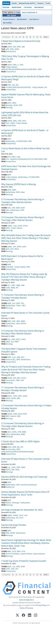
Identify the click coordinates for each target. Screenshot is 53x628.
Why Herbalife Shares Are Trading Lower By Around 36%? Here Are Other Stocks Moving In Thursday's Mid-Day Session (25, 238)
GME (23, 47)
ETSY (9, 157)
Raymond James (39, 554)
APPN (19, 247)
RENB (13, 288)
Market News (16, 7)
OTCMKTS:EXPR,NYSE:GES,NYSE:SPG (18, 87)
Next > (46, 37)
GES (13, 85)
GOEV (23, 566)
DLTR (14, 551)
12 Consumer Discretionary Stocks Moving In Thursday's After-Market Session (22, 219)
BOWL (9, 396)
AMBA (9, 515)
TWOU (18, 306)
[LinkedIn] (29, 615)
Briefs (16, 105)
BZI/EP (12, 533)
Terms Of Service (26, 608)
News (23, 192)
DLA (13, 303)
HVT (16, 569)
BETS (19, 378)
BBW (9, 551)
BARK (18, 208)
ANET (13, 285)
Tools (48, 3)
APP (14, 247)
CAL (8, 467)
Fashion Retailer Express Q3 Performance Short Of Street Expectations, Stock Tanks (25, 493)
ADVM (9, 378)
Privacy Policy (41, 605)
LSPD (19, 121)
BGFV (23, 208)
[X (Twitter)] (17, 615)
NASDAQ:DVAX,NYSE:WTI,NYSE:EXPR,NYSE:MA (17, 452)
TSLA (7, 123)
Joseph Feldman (26, 554)
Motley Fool (10, 487)
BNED (24, 432)
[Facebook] (23, 615)
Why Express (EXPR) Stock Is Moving (18, 184)
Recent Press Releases (29, 485)
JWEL (18, 398)
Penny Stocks (10, 380)
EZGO (18, 339)
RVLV (22, 357)
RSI (17, 518)
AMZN (9, 47)
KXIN (18, 416)
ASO (25, 515)
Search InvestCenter (29, 12)
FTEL (22, 303)
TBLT (24, 306)
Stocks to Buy (10, 359)
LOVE (18, 157)
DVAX (9, 447)
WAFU (8, 228)
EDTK (25, 414)
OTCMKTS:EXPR (21, 141)
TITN (12, 569)
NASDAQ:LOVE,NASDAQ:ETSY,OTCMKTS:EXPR (26, 159)
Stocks (14, 3)
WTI (21, 447)
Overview (5, 7)
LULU (14, 357)
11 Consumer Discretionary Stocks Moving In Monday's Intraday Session (22, 389)
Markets (6, 3)
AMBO (9, 226)
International (38, 7)
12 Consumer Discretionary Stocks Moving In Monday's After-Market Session (22, 332)
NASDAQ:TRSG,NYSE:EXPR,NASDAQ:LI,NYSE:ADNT (19, 69)
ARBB (18, 285)
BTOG (24, 378)
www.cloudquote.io (26, 600)
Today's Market (11, 67)
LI (18, 65)
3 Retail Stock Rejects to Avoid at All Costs (20, 41)
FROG (17, 249)
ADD (9, 208)
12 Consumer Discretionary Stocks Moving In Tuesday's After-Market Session (22, 201)
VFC (17, 288)
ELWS (7, 249)
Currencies (28, 7)
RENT (17, 342)
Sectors (40, 3)
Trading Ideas (25, 503)
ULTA (23, 551)
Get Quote (11, 15)
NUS (12, 249)
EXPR (18, 47)
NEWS (14, 103)
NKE (18, 357)
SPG (17, 85)
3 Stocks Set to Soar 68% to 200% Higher (20, 441)
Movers (19, 228)
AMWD (15, 515)
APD (14, 378)
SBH (12, 470)
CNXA (15, 396)
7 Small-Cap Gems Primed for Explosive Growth (23, 560)
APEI (13, 208)
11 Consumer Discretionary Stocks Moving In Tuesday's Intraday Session (22, 296)
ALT (8, 285)
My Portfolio (7, 23)
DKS (14, 47)
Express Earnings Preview (13, 524)
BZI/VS (23, 323)
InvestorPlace (11, 51)
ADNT (9, 65)
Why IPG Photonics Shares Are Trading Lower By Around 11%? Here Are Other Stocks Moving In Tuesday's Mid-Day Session (24, 277)
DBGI (9, 303)
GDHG (25, 396)
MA (18, 447)
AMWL (9, 247)
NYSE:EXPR (9, 267)
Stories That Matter (12, 554)
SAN (22, 380)
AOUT (21, 515)
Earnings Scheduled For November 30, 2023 (22, 509)
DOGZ (25, 226)
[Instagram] (35, 615)
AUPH (24, 247)
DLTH (21, 518)
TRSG (21, 65)
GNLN (23, 339)
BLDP (9, 566)
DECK (20, 414)
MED (18, 321)
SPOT (24, 121)
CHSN (8, 288)
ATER (19, 432)
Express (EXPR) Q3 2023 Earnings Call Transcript (24, 476)
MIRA (18, 380)
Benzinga (9, 105)
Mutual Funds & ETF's (27, 3)
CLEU (15, 226)
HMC (14, 321)
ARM (22, 285)
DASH (20, 226)
